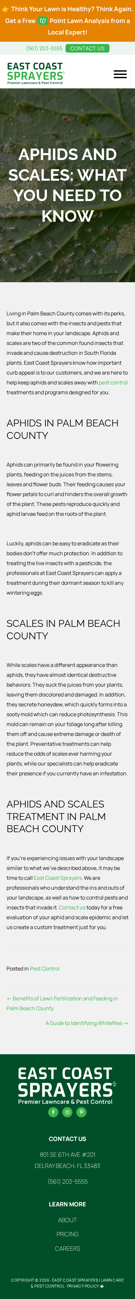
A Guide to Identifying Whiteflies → (87, 1023)
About (67, 1220)
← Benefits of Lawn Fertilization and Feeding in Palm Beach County (62, 1003)
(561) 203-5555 (44, 48)
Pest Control (45, 968)
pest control (113, 382)
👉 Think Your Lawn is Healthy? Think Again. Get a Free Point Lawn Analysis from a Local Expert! (67, 20)
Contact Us (87, 48)
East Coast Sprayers (58, 877)
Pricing (67, 1234)
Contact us (72, 907)
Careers (67, 1248)
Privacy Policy (83, 1286)
